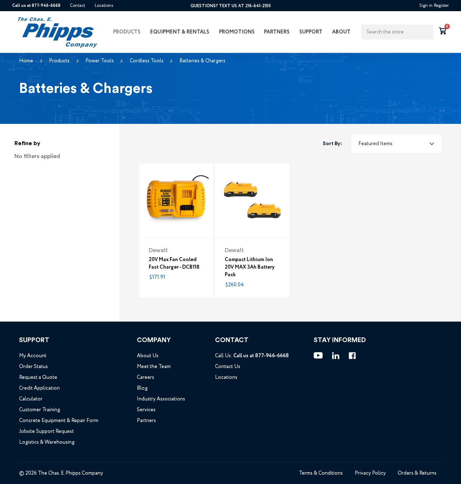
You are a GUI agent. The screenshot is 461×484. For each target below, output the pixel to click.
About (341, 32)
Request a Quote (38, 377)
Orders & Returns (417, 473)
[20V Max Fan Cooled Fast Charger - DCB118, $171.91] (176, 201)
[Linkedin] (335, 355)
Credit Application (39, 388)
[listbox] (396, 144)
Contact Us (227, 366)
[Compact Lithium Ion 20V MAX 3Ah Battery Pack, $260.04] (252, 201)
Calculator (30, 399)
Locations (104, 6)
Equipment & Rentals (179, 32)
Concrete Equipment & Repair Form (58, 420)
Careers (145, 377)
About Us (147, 355)
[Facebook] (352, 355)
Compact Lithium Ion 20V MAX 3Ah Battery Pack (249, 267)
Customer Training (39, 409)
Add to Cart (176, 225)
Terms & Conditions (321, 473)
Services (146, 409)
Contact (77, 6)
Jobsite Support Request (46, 431)
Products (126, 32)
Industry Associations (161, 399)
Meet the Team (154, 366)
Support (310, 32)
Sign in (426, 6)
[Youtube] (318, 355)
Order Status (33, 366)
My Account (32, 355)
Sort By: (332, 143)
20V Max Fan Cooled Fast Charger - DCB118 (174, 263)
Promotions (237, 32)
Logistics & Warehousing (47, 442)
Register (441, 6)
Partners (277, 32)
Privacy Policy (370, 473)
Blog (142, 388)
